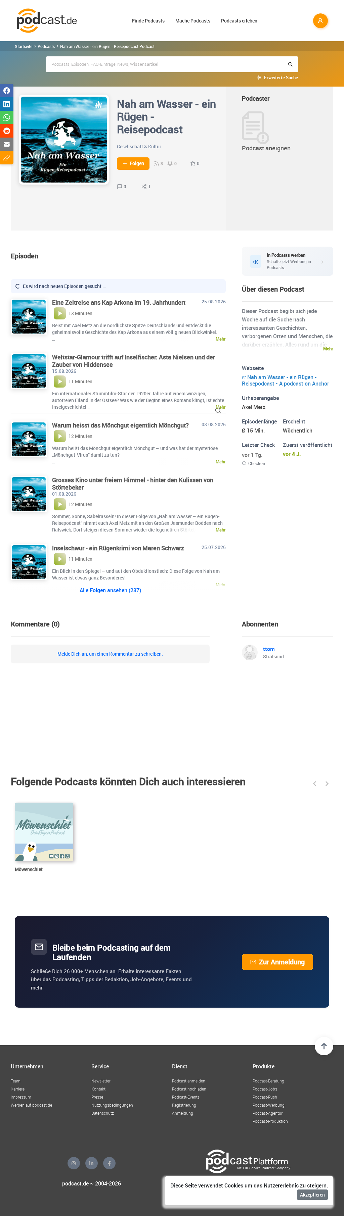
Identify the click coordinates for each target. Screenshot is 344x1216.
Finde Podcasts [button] (148, 20)
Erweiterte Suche (281, 77)
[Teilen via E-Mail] (6, 144)
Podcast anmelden (188, 1080)
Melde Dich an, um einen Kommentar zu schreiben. (110, 654)
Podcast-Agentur (268, 1113)
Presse (97, 1097)
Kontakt (98, 1089)
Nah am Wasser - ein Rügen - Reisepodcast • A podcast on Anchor (285, 380)
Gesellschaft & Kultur (139, 146)
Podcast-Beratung (268, 1080)
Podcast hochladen (189, 1089)
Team (15, 1080)
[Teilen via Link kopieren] (6, 157)
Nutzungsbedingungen (112, 1105)
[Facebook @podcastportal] (109, 1163)
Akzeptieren (312, 1195)
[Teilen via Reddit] (6, 131)
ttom (269, 649)
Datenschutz (102, 1113)
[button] (314, 783)
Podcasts (46, 46)
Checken (256, 463)
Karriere (18, 1089)
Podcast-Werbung (269, 1105)
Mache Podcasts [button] (192, 20)
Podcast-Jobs (265, 1089)
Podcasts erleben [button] (239, 20)
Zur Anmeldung (282, 961)
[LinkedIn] (91, 1163)
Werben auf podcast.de (31, 1105)
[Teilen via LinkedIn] (6, 104)
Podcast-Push (265, 1097)
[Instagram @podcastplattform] (74, 1163)
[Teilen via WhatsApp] (6, 117)
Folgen (137, 163)
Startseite (23, 46)
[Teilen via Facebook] (6, 90)
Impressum (21, 1097)
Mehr (328, 349)
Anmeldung (182, 1113)
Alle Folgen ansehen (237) (110, 590)
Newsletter (101, 1080)
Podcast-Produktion (270, 1121)
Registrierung (184, 1105)
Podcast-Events (186, 1097)
